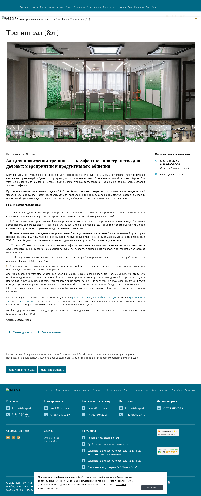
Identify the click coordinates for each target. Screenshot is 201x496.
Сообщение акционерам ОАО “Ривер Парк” (112, 467)
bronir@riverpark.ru (23, 408)
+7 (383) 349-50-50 (60, 414)
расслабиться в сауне (104, 297)
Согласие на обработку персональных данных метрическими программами (114, 452)
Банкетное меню (51, 332)
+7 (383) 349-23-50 (135, 414)
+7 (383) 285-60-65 (173, 408)
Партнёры (151, 7)
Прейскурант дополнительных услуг (108, 444)
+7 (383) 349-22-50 (97, 414)
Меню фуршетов (22, 332)
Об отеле (24, 7)
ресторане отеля (81, 297)
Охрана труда (51, 437)
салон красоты (26, 301)
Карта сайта (51, 441)
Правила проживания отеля (103, 437)
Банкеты (107, 7)
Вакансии (190, 390)
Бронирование (47, 7)
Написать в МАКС (52, 369)
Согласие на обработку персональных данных (114, 460)
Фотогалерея (119, 7)
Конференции (94, 7)
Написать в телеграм (22, 369)
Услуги (68, 7)
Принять (152, 487)
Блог (130, 7)
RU (192, 18)
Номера (34, 7)
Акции (60, 7)
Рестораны (79, 7)
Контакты (139, 7)
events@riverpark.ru (171, 174)
